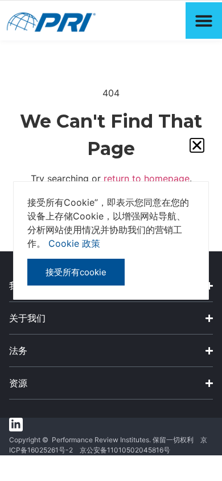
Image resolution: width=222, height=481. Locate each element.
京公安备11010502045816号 (125, 450)
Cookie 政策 (74, 243)
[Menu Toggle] (204, 20)
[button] (197, 145)
